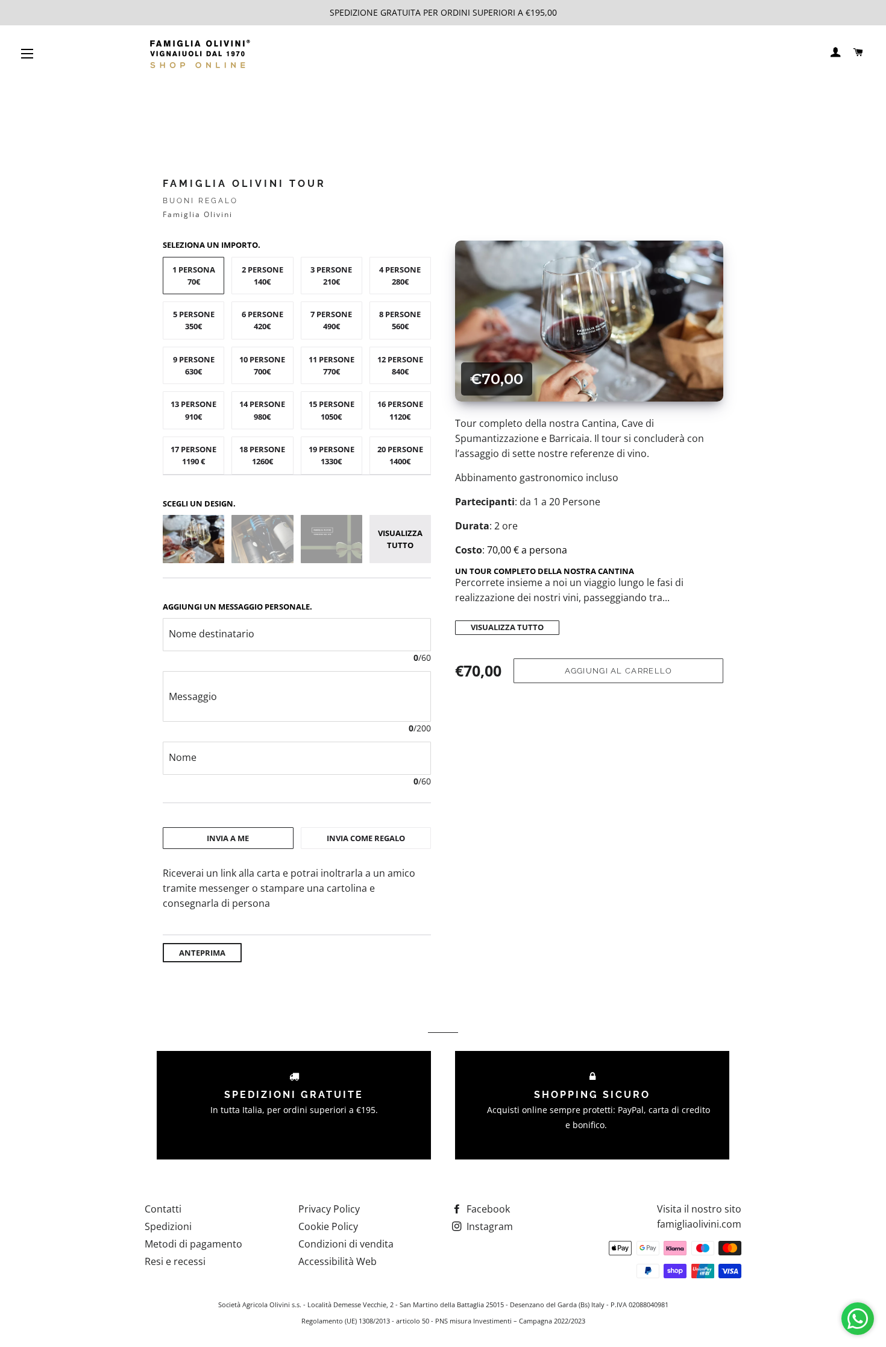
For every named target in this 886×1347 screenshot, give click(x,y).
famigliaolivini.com (699, 1224)
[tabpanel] (297, 888)
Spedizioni (168, 1226)
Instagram (488, 1226)
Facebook (487, 1209)
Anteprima (202, 952)
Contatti (163, 1209)
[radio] (193, 276)
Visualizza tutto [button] (400, 539)
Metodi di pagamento (193, 1244)
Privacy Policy (329, 1209)
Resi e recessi (175, 1261)
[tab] (228, 838)
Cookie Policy (328, 1226)
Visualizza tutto (507, 627)
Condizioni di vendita (346, 1244)
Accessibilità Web (337, 1261)
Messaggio (193, 696)
